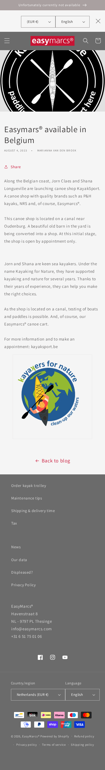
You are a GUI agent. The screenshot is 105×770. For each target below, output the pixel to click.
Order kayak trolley (28, 485)
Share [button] (16, 166)
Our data (19, 559)
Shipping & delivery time (33, 510)
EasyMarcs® (30, 736)
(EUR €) (33, 21)
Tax (14, 523)
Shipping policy (82, 745)
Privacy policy (26, 745)
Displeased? (22, 572)
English (67, 21)
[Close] (98, 21)
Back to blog (56, 460)
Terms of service (54, 745)
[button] (7, 41)
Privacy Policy (23, 584)
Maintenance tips (26, 498)
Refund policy (84, 736)
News (16, 546)
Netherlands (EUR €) (33, 694)
